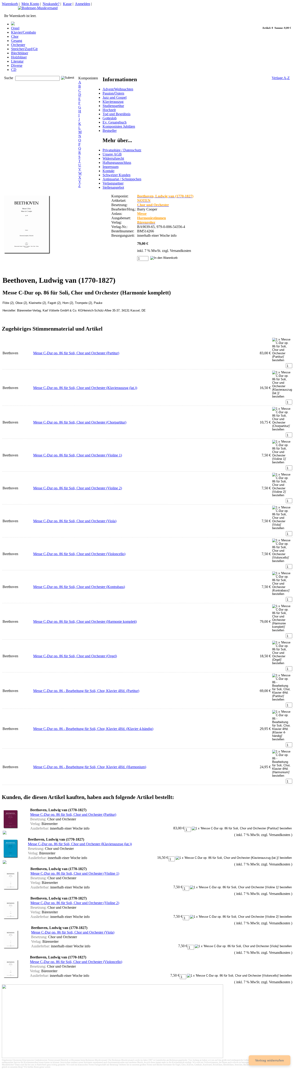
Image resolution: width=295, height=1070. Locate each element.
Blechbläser (19, 53)
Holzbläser (19, 57)
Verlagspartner (113, 183)
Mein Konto (30, 4)
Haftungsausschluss (117, 162)
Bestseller (110, 131)
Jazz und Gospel (115, 97)
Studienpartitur (113, 106)
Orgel (15, 28)
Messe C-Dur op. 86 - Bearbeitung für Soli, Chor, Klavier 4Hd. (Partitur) (86, 691)
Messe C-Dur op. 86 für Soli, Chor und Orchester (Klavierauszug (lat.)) (85, 388)
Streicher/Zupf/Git (24, 49)
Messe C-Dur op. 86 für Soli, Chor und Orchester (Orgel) (75, 656)
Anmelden (82, 4)
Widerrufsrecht (113, 158)
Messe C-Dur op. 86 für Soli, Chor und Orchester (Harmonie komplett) (85, 621)
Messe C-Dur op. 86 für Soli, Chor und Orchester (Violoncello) (79, 554)
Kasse (67, 4)
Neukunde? (51, 4)
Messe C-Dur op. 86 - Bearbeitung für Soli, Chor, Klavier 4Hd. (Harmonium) (89, 767)
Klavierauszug (113, 102)
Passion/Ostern (113, 93)
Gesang (16, 41)
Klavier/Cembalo (23, 32)
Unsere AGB (112, 154)
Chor (14, 36)
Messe (142, 214)
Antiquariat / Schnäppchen (122, 179)
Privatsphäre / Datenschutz (122, 150)
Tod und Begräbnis (116, 114)
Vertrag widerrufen (269, 1060)
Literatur (17, 61)
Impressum (110, 167)
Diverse (16, 65)
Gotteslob (110, 118)
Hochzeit (109, 110)
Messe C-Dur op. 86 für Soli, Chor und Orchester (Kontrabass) (79, 587)
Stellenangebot (113, 187)
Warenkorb (10, 4)
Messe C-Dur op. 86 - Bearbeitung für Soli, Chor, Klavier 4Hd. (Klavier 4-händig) (93, 729)
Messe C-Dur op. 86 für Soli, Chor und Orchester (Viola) (74, 521)
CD (13, 70)
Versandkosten (180, 251)
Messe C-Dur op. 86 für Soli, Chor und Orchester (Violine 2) (77, 488)
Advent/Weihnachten (118, 89)
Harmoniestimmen (151, 218)
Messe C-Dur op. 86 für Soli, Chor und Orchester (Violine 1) (77, 455)
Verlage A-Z (281, 78)
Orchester (18, 45)
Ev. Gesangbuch (115, 122)
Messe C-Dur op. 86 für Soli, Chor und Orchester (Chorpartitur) (79, 422)
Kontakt (108, 171)
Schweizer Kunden (116, 175)
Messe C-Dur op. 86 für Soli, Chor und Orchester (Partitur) (76, 353)
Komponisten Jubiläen (119, 126)
